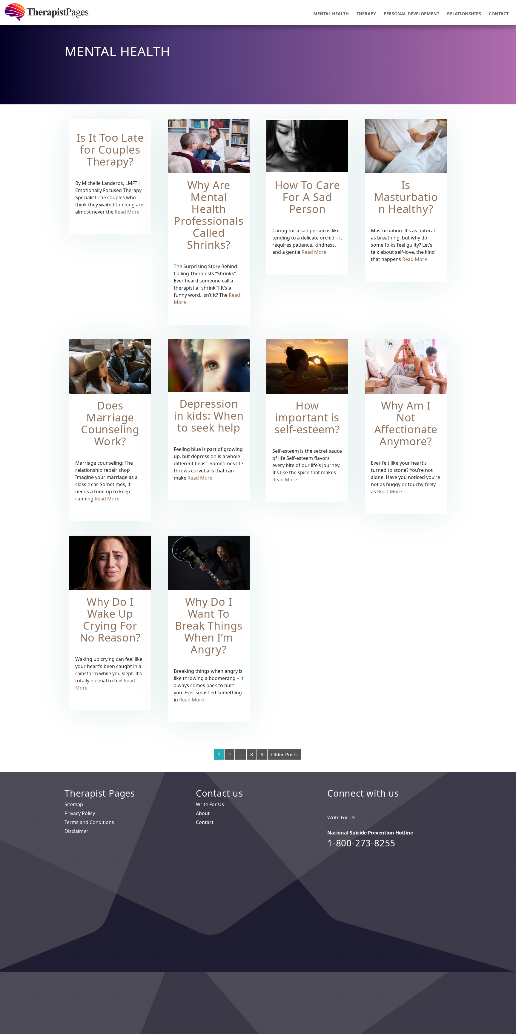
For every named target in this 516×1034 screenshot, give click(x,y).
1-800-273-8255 (361, 843)
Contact (499, 13)
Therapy (366, 13)
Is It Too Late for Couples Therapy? (110, 149)
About (203, 813)
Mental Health (331, 13)
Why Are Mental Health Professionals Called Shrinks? (208, 215)
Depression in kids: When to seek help (208, 415)
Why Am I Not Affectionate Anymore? (406, 423)
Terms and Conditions (89, 822)
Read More (127, 211)
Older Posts (284, 754)
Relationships (464, 13)
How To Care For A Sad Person (307, 197)
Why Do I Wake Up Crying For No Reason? (110, 619)
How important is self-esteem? (307, 417)
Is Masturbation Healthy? (406, 197)
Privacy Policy (79, 813)
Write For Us (210, 804)
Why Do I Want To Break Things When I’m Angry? (209, 625)
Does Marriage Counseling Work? (110, 423)
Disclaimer (76, 831)
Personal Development (411, 13)
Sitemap (73, 804)
